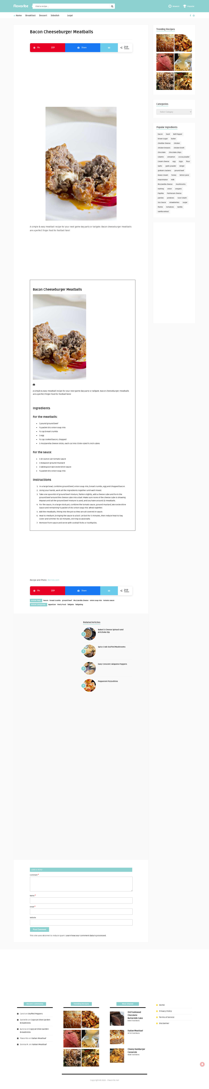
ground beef (67, 600)
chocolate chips (175, 152)
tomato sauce (108, 600)
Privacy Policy (165, 1011)
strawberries (174, 202)
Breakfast (30, 15)
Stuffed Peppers (35, 1013)
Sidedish (55, 15)
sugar (185, 202)
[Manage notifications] (202, 1064)
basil (168, 134)
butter (173, 139)
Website (33, 918)
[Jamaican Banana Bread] (165, 43)
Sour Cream (182, 198)
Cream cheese (163, 161)
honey (173, 175)
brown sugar (163, 139)
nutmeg (161, 189)
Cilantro (161, 157)
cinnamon (171, 157)
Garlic (160, 166)
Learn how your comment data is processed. (86, 935)
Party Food (61, 605)
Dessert (43, 15)
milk (172, 180)
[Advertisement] (81, 78)
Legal (70, 15)
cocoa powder (183, 157)
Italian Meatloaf (38, 1038)
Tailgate (70, 605)
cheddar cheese (164, 143)
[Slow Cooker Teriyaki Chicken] (183, 43)
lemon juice (184, 175)
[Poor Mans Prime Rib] (165, 62)
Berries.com (53, 580)
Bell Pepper (177, 134)
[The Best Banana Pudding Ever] (183, 62)
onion (169, 189)
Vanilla (179, 207)
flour (188, 161)
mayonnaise (163, 180)
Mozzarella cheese (80, 600)
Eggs (181, 161)
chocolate (161, 152)
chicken (177, 143)
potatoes (170, 198)
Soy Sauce (162, 202)
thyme (160, 207)
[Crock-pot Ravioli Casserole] (183, 81)
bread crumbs (55, 600)
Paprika (161, 193)
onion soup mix (96, 600)
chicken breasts (164, 148)
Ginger (181, 166)
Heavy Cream (163, 175)
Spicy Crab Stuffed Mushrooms (111, 647)
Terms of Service (166, 1017)
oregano (178, 189)
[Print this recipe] (34, 385)
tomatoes (170, 207)
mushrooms (181, 184)
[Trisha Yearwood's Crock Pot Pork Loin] (165, 81)
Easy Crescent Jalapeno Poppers (112, 664)
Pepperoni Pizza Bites (108, 681)
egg (174, 161)
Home (18, 15)
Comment (34, 875)
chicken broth (179, 148)
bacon (45, 600)
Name (33, 895)
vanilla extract (163, 212)
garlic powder (170, 166)
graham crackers (164, 171)
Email (32, 906)
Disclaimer (164, 1023)
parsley (161, 198)
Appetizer (52, 605)
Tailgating (79, 605)
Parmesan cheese (174, 193)
